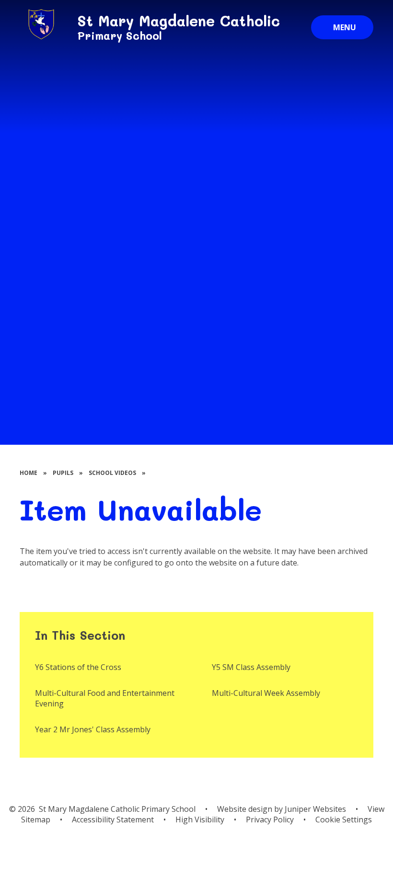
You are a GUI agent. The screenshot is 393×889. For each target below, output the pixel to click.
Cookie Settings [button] (343, 819)
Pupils (63, 473)
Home (28, 473)
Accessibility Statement (113, 819)
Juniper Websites (315, 809)
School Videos (112, 473)
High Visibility (199, 819)
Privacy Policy (270, 819)
